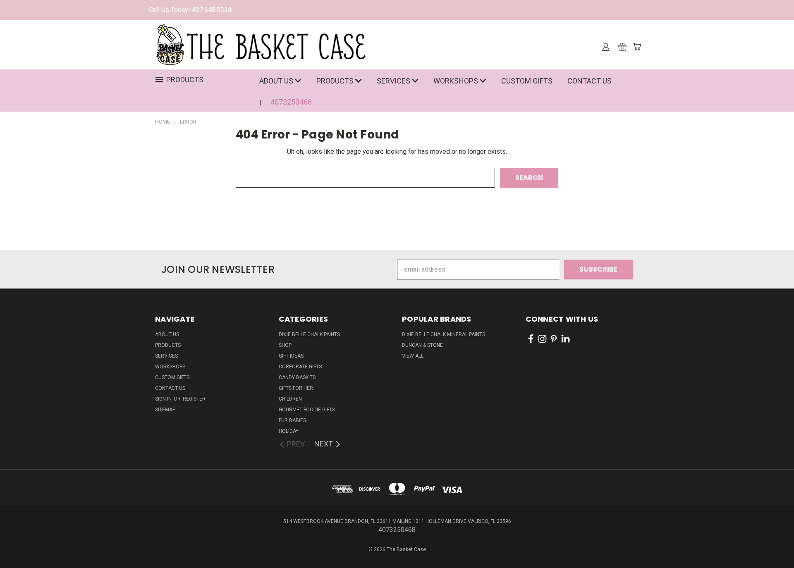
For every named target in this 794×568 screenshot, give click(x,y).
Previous (770, 535)
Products (335, 80)
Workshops (456, 80)
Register (194, 399)
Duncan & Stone (422, 345)
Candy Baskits (297, 377)
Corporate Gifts (300, 367)
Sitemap (165, 410)
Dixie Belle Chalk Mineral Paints (443, 334)
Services (394, 80)
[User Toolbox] (606, 47)
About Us (277, 80)
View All (412, 356)
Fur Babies (292, 420)
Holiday (289, 431)
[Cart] (637, 47)
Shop (285, 345)
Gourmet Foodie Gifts (307, 410)
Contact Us (589, 80)
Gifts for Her (296, 388)
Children (290, 399)
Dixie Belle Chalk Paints (309, 334)
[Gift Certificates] (622, 47)
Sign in (164, 399)
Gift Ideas (291, 356)
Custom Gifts (526, 80)
